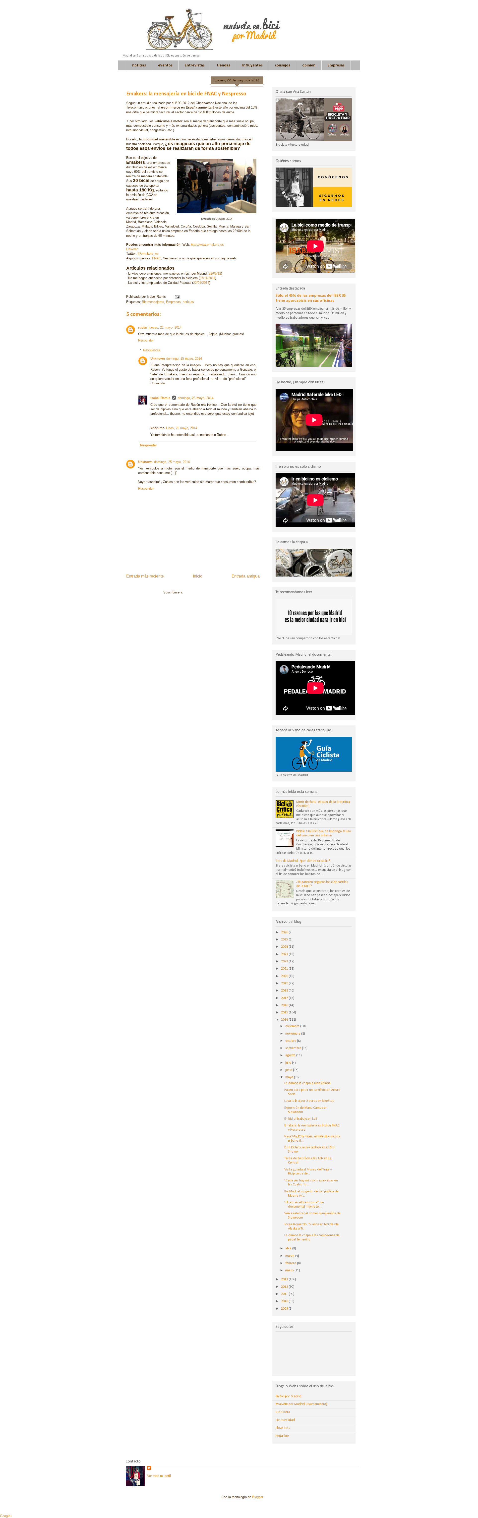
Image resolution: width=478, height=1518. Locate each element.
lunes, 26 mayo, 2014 (181, 428)
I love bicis (283, 1428)
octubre (291, 1041)
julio (288, 1063)
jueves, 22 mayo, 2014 (165, 327)
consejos (282, 65)
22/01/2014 (201, 283)
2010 (285, 1301)
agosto (290, 1055)
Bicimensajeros (153, 302)
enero (290, 1270)
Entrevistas (195, 65)
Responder (146, 340)
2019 (285, 983)
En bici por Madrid (288, 1396)
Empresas (336, 65)
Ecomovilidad (285, 1420)
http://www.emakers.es (207, 244)
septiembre (293, 1048)
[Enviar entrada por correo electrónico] (176, 296)
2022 (285, 961)
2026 (285, 932)
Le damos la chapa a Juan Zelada (307, 1083)
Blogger (257, 1497)
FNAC (156, 258)
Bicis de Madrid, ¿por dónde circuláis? (303, 861)
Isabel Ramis (160, 398)
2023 (285, 954)
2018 (285, 991)
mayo (289, 1077)
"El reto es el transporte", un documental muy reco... (304, 1205)
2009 (285, 1309)
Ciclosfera (283, 1412)
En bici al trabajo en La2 (300, 1119)
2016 (285, 1005)
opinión (308, 65)
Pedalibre (282, 1436)
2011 (285, 1294)
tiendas (223, 65)
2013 (285, 1279)
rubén (142, 327)
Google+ (6, 1516)
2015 (285, 1012)
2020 (285, 976)
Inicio (197, 576)
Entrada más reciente (145, 576)
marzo (290, 1256)
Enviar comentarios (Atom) (203, 592)
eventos (165, 65)
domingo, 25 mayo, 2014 (184, 358)
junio (289, 1070)
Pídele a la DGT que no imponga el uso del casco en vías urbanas (323, 833)
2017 (285, 998)
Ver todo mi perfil (159, 1476)
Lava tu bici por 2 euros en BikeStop (309, 1101)
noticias (139, 65)
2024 (285, 947)
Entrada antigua (246, 576)
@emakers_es (148, 253)
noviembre (293, 1034)
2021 (285, 969)
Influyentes (252, 65)
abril (288, 1248)
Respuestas (151, 350)
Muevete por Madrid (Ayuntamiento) (301, 1404)
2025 (285, 939)
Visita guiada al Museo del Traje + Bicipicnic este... (308, 1172)
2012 (285, 1287)
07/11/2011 (207, 278)
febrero (291, 1263)
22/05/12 (215, 273)
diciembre (292, 1026)
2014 (285, 1020)
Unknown (157, 358)
